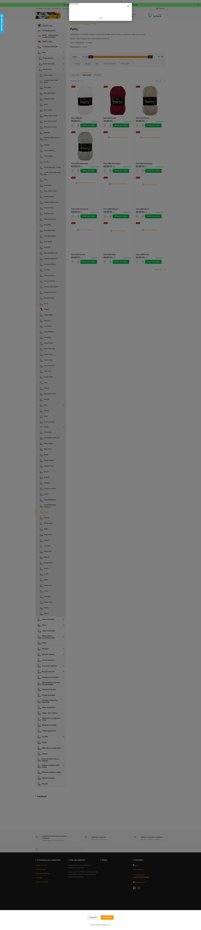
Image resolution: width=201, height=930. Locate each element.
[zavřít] (128, 6)
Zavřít (100, 18)
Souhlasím (107, 917)
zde (109, 925)
